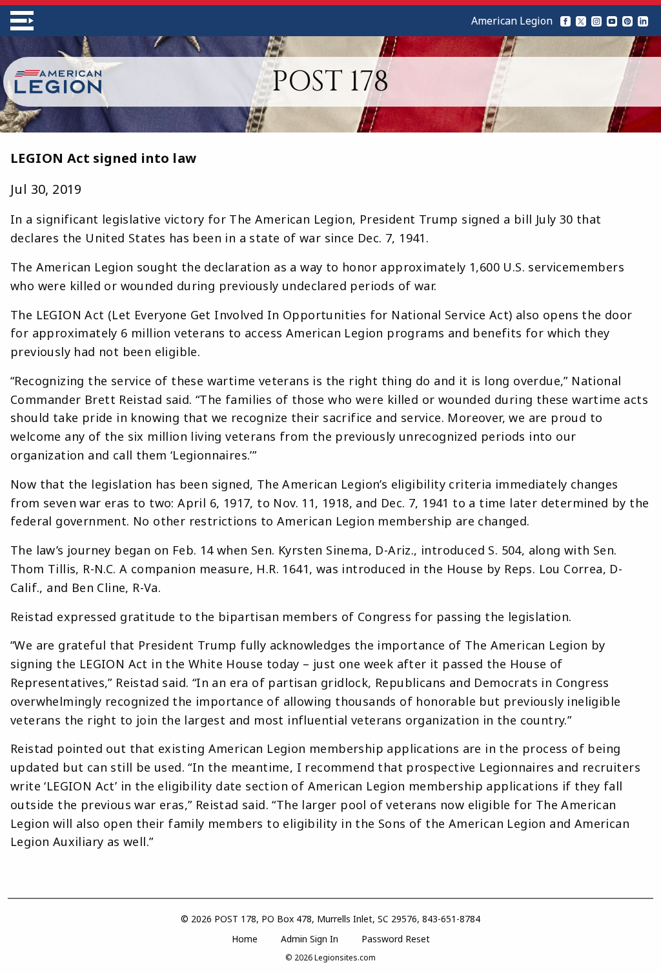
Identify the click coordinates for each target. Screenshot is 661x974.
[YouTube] (612, 21)
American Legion (512, 21)
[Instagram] (596, 21)
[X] (581, 21)
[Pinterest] (627, 21)
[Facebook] (565, 21)
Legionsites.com (345, 957)
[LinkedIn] (643, 21)
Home (245, 939)
